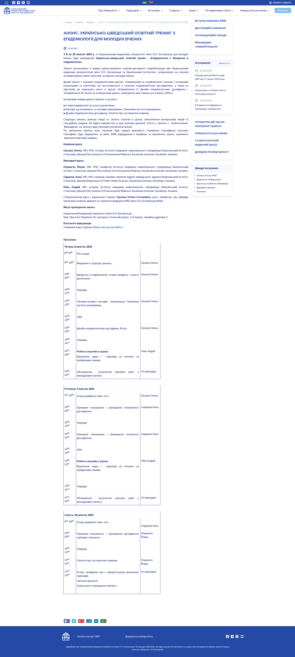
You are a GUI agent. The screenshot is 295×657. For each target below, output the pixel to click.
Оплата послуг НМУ (207, 175)
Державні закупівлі (206, 187)
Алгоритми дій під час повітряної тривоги (210, 124)
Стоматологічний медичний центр (207, 142)
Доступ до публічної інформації (212, 183)
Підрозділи (132, 10)
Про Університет (107, 10)
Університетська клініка (253, 10)
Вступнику (154, 10)
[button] (6, 3)
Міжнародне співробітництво (206, 44)
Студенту (174, 10)
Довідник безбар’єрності (212, 152)
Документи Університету (209, 179)
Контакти (283, 10)
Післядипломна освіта (218, 10)
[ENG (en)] (151, 2)
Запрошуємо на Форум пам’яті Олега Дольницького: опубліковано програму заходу (210, 94)
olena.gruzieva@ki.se (112, 227)
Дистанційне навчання (210, 28)
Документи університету (139, 636)
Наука (192, 10)
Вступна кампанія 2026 (210, 21)
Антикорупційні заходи (210, 35)
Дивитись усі (224, 63)
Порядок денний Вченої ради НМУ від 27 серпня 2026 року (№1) (210, 79)
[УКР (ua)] (145, 2)
